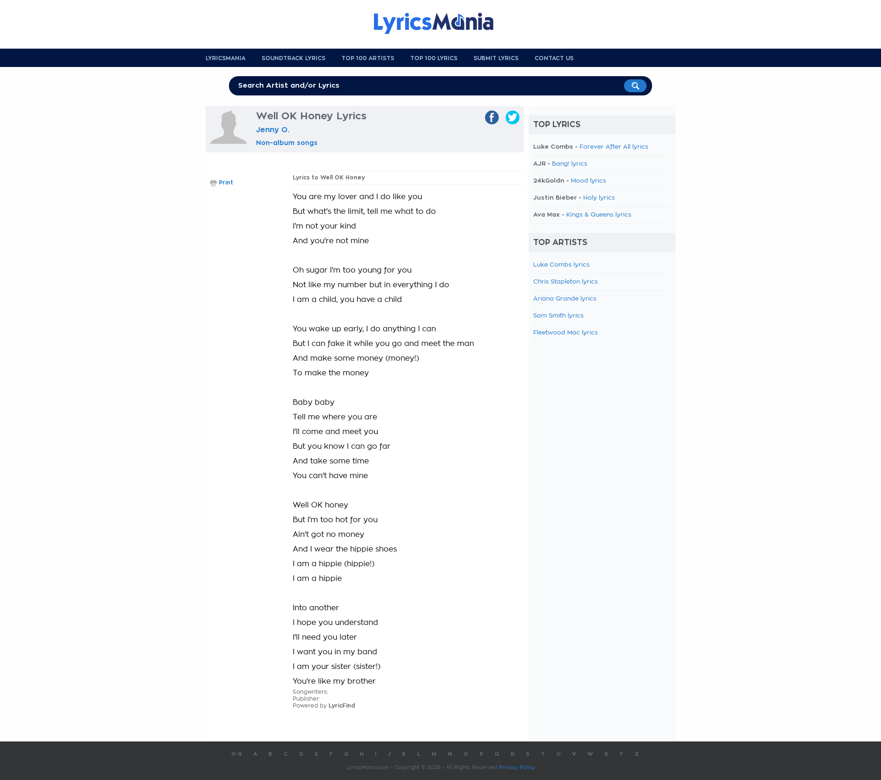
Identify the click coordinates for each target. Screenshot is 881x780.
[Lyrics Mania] (440, 23)
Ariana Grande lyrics (565, 299)
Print (226, 182)
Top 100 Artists (367, 58)
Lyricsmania (225, 58)
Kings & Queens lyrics (598, 215)
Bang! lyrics (569, 164)
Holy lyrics (599, 198)
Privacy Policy (517, 767)
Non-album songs (287, 142)
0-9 (236, 754)
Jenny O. (273, 130)
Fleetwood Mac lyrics (565, 333)
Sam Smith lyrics (558, 316)
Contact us (554, 58)
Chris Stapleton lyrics (565, 282)
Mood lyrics (588, 181)
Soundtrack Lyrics (293, 58)
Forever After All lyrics (614, 147)
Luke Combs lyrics (561, 265)
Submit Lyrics (496, 58)
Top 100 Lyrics (433, 58)
